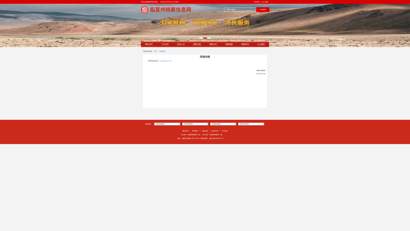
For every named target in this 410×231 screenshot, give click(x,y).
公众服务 (261, 44)
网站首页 (149, 44)
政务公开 (181, 44)
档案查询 (245, 44)
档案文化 (213, 44)
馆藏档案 (229, 44)
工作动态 (165, 44)
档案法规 (197, 44)
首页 (155, 51)
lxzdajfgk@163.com (166, 61)
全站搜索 (263, 9)
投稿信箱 (162, 51)
